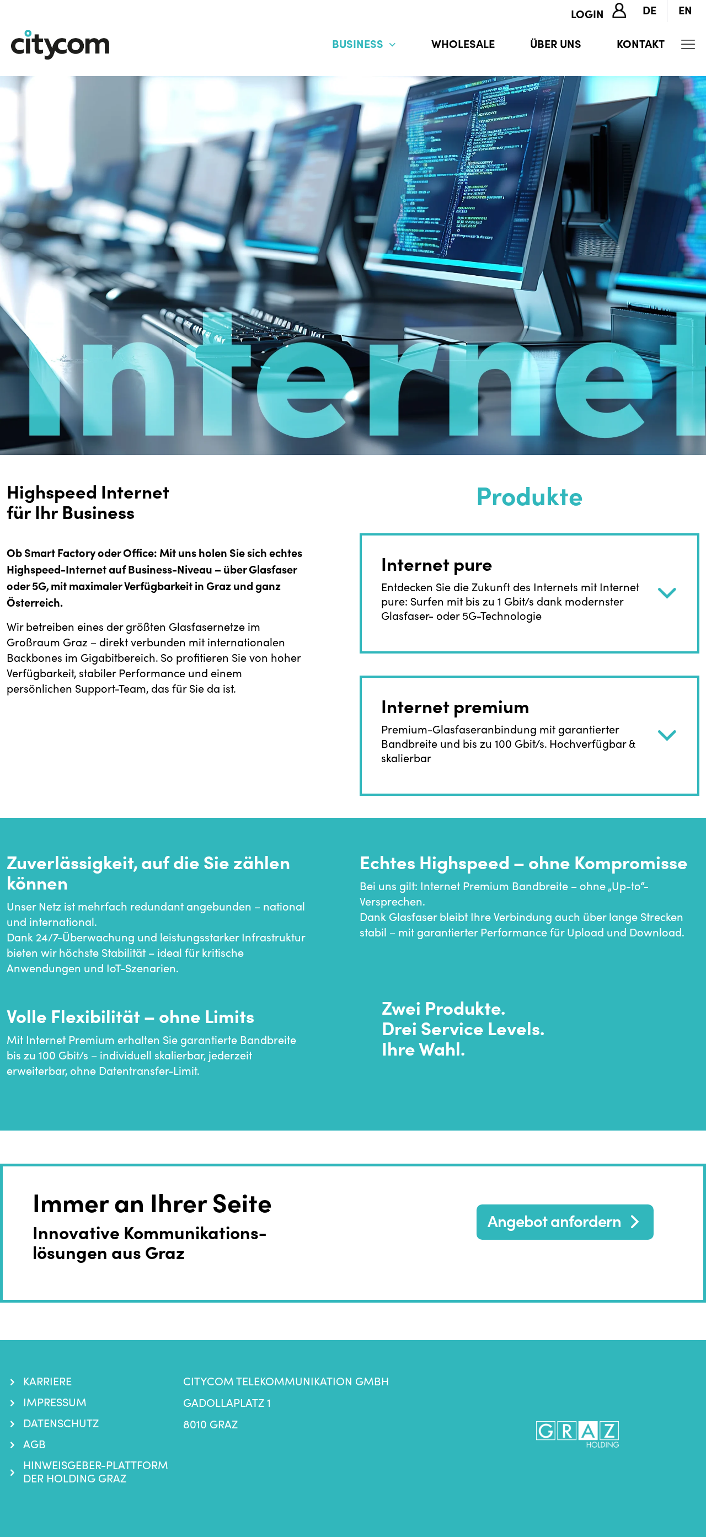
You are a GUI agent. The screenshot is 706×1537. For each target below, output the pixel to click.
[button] (529, 593)
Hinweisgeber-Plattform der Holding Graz (95, 1472)
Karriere (47, 1381)
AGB (34, 1444)
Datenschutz (61, 1423)
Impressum (55, 1402)
